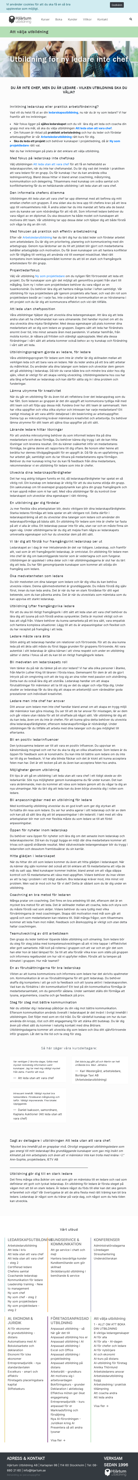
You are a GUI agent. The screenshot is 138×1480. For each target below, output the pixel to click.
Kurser (45, 19)
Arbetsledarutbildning (37, 237)
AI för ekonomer (19, 1328)
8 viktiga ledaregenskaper (111, 1333)
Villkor (87, 19)
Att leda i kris (17, 1250)
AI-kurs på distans (106, 1358)
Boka (58, 19)
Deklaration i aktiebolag (67, 1388)
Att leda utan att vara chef (51, 164)
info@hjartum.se (35, 1470)
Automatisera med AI (22, 1341)
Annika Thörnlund (106, 1367)
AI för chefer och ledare (110, 1346)
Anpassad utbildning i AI (67, 1341)
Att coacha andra (105, 1393)
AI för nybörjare (104, 1350)
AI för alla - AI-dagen (108, 1341)
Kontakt (102, 19)
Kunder (72, 19)
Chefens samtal (18, 1271)
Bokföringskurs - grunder (68, 1384)
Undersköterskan (105, 1258)
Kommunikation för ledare (25, 1280)
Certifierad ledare (20, 1267)
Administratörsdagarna (109, 1245)
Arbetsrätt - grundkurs (66, 1371)
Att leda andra (103, 1397)
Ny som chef (16, 1293)
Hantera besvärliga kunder (69, 1258)
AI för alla (100, 1337)
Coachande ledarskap (22, 1275)
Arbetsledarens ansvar (109, 1371)
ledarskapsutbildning (63, 112)
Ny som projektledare (50, 276)
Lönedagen (101, 1250)
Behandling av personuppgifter (23, 1475)
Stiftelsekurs (16, 1388)
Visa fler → (58, 1440)
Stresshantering (104, 1254)
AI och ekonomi (104, 1354)
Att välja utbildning (29, 32)
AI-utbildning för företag (110, 1363)
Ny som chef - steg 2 (22, 1297)
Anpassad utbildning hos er (69, 1337)
